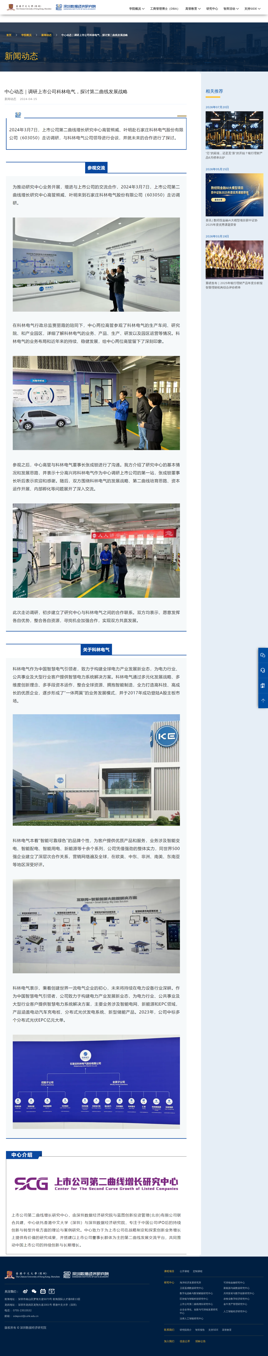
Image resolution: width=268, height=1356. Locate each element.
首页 (8, 35)
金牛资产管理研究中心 (235, 1304)
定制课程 (197, 1271)
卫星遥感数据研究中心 (191, 1288)
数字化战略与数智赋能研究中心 (196, 1293)
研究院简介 (186, 1330)
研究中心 (212, 9)
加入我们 (169, 1341)
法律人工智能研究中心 (191, 1318)
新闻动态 (46, 35)
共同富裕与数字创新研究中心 (239, 1293)
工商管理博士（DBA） (165, 9)
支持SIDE (250, 9)
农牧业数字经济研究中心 (237, 1299)
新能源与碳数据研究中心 (237, 1288)
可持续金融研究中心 (234, 1282)
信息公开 (185, 1341)
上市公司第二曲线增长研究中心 (196, 1304)
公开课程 (184, 1271)
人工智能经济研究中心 (235, 1311)
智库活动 (229, 9)
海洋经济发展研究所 (190, 1282)
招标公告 (200, 1341)
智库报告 (200, 1330)
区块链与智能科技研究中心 (194, 1299)
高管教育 (191, 9)
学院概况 (135, 9)
